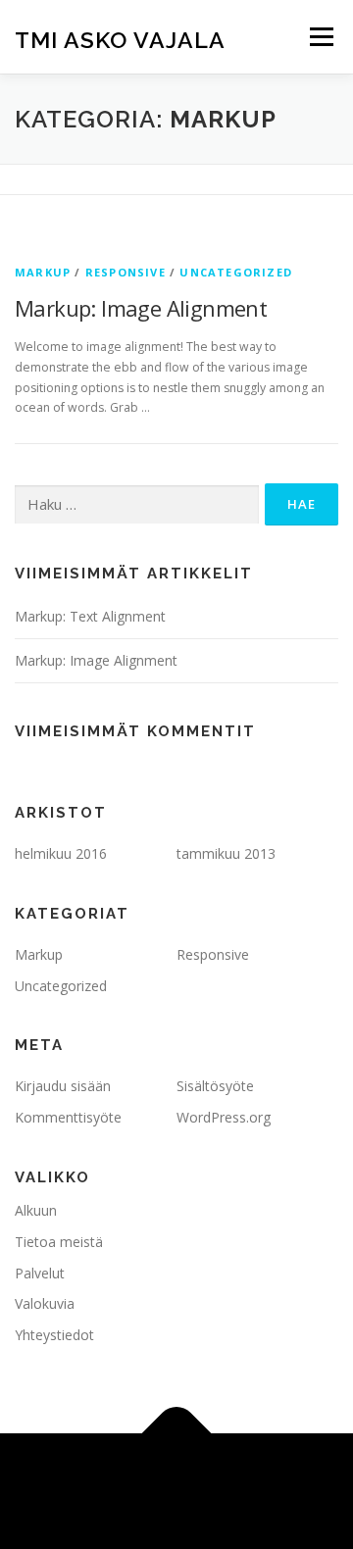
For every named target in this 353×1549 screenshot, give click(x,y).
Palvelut (40, 1273)
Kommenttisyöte (68, 1117)
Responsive (125, 272)
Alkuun (36, 1210)
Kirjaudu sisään (63, 1085)
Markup (43, 272)
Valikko (321, 36)
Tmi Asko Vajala (120, 38)
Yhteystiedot (54, 1334)
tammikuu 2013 (226, 853)
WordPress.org (223, 1117)
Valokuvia (45, 1303)
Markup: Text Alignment (90, 616)
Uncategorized (235, 272)
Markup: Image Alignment (141, 308)
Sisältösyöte (215, 1085)
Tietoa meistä (59, 1241)
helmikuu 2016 (61, 853)
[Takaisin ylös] (177, 1434)
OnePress (294, 1479)
